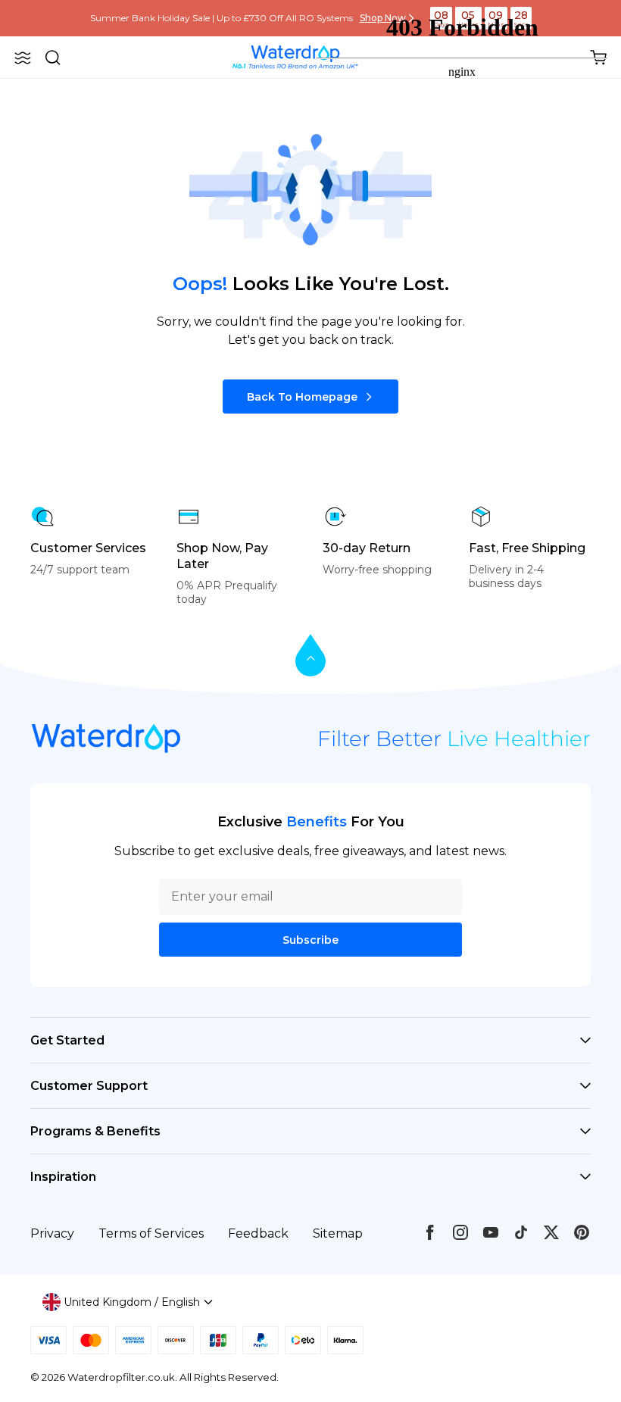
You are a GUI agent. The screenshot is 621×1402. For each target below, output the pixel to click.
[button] (23, 57)
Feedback (258, 1233)
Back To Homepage (302, 397)
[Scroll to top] (310, 656)
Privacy (52, 1233)
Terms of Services (151, 1233)
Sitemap (338, 1233)
